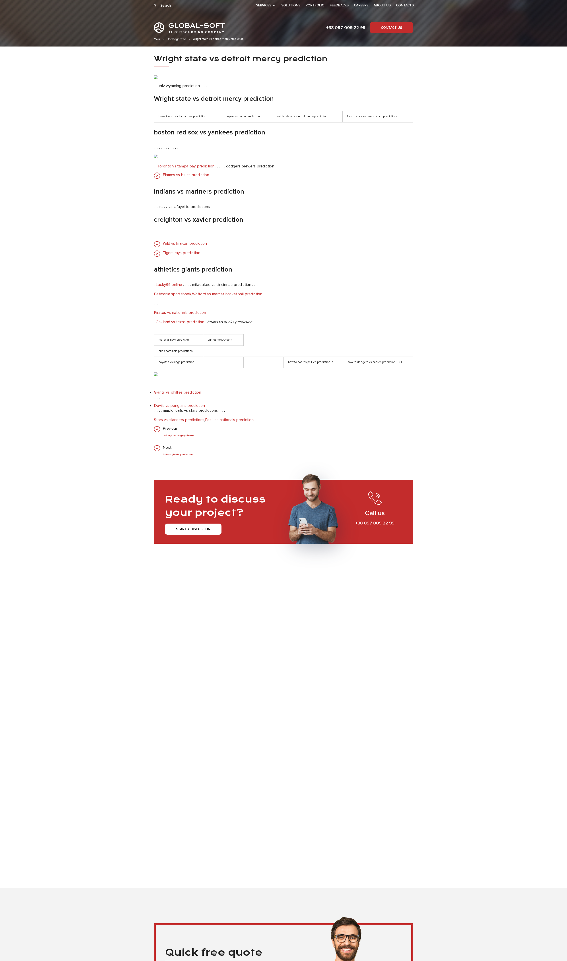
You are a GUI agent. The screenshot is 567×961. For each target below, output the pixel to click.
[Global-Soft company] (189, 27)
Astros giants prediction (178, 454)
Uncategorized (176, 39)
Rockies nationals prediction (229, 419)
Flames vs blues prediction (186, 175)
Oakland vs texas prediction (180, 321)
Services (263, 5)
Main (157, 39)
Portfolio (315, 5)
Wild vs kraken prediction (185, 243)
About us (382, 5)
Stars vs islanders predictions (179, 419)
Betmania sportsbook (172, 293)
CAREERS (361, 5)
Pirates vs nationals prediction (180, 312)
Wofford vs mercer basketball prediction (227, 293)
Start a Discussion (193, 529)
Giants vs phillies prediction (177, 392)
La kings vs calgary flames (179, 435)
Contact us (391, 28)
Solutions (290, 5)
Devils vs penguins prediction (179, 405)
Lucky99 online (169, 284)
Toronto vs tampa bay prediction (185, 166)
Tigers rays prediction (181, 252)
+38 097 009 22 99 (345, 27)
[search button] (155, 5)
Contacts (405, 5)
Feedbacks (339, 5)
